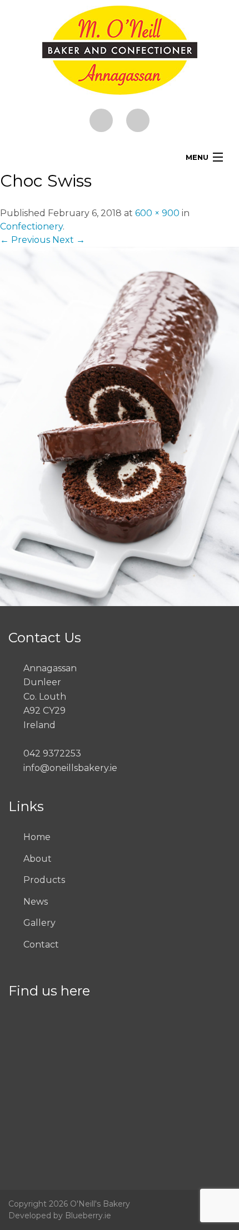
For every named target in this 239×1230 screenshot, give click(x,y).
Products (44, 880)
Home (37, 837)
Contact (41, 944)
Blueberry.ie (88, 1216)
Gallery (39, 922)
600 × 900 (157, 213)
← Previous (25, 240)
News (35, 901)
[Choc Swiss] (119, 426)
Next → (68, 240)
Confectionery (31, 226)
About (37, 858)
